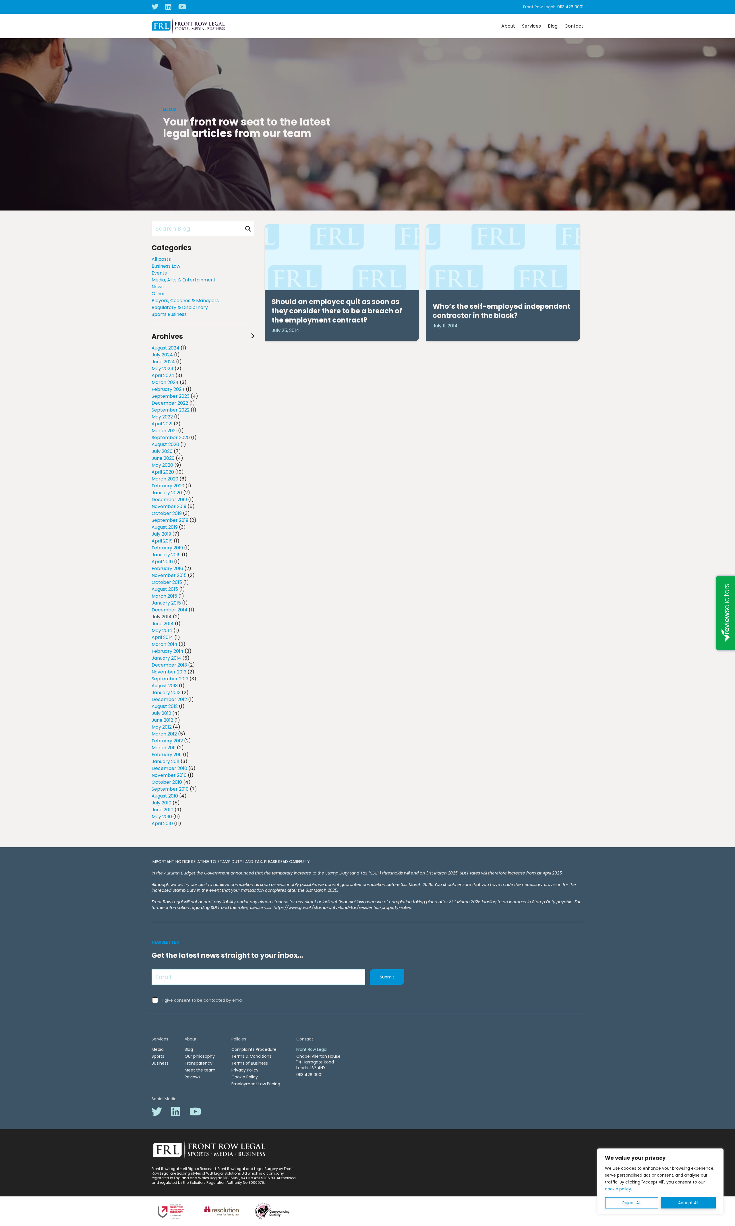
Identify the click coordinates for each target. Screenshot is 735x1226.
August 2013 (165, 685)
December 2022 (170, 403)
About (508, 26)
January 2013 (166, 692)
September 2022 (170, 410)
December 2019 (169, 499)
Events (159, 273)
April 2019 (162, 541)
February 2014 (167, 651)
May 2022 (162, 417)
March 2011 (164, 747)
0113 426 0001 (570, 7)
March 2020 (165, 479)
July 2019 (161, 534)
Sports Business (169, 314)
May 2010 (162, 816)
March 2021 (164, 430)
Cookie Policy (244, 1077)
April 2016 (162, 561)
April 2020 (163, 472)
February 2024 (168, 389)
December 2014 (169, 610)
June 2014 (163, 623)
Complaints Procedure (253, 1049)
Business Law (166, 266)
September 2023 (170, 396)
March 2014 (164, 644)
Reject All (631, 1203)
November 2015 (169, 575)
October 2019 (167, 513)
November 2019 (169, 506)
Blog (553, 26)
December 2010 (169, 768)
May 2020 (162, 465)
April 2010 (162, 823)
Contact (573, 26)
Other (158, 293)
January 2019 (166, 554)
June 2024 (163, 361)
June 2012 (162, 720)
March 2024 (165, 382)
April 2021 (162, 423)
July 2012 (161, 713)
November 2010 (169, 775)
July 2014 (162, 616)
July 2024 (162, 355)
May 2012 (162, 727)
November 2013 (169, 672)
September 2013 (170, 678)
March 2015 (164, 596)
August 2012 (165, 706)
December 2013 (169, 665)
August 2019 (165, 527)
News (158, 286)
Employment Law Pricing (255, 1084)
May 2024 (162, 368)
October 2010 (167, 782)
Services (531, 26)
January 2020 (167, 492)
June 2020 (163, 458)
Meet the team (200, 1070)
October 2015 (167, 582)
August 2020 (165, 444)
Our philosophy (200, 1056)
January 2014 (166, 658)
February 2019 (167, 548)
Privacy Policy (244, 1070)
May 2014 (162, 630)
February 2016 (167, 568)
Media (158, 1049)
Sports (158, 1056)
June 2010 (162, 809)
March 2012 (164, 734)
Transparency (198, 1063)
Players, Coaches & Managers (185, 300)
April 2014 (162, 637)
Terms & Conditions (251, 1056)
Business (160, 1063)
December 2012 (169, 699)
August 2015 (165, 589)
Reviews (192, 1077)
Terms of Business (249, 1063)
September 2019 (170, 520)
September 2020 (171, 437)
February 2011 (167, 754)
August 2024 (165, 348)
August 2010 (165, 796)
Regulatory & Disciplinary (180, 307)
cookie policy (618, 1189)
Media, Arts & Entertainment (184, 280)
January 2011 (165, 761)
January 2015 (166, 603)
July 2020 (162, 451)
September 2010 (170, 789)
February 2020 (168, 485)
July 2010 (161, 803)
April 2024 (163, 375)
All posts (161, 259)
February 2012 (167, 740)
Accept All (688, 1203)
